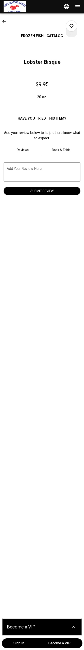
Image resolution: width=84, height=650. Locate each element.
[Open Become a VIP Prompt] (73, 627)
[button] (5, 21)
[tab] (23, 149)
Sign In (18, 643)
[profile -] (66, 6)
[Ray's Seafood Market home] (24, 6)
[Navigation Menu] (78, 7)
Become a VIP (59, 643)
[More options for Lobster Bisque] (71, 26)
